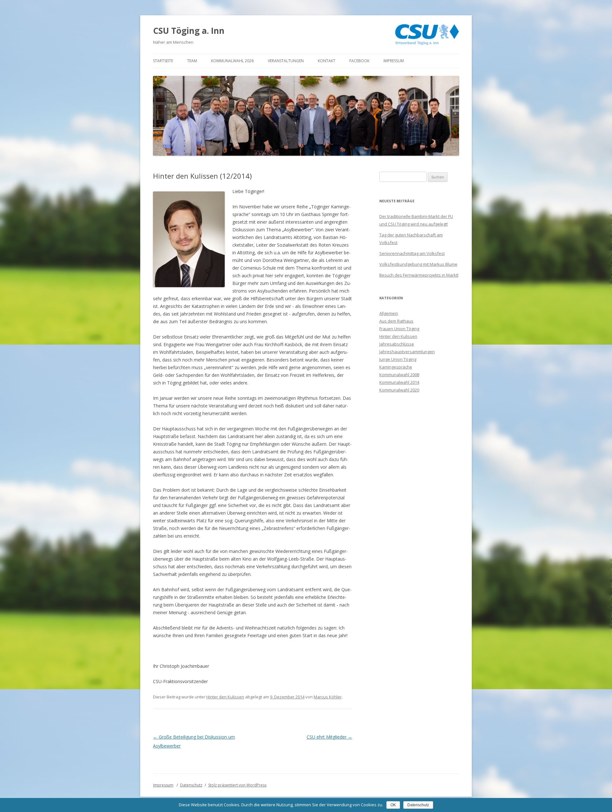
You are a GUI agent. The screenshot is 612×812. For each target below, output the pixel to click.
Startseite (163, 60)
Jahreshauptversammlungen (407, 351)
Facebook (359, 60)
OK (393, 805)
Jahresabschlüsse (396, 344)
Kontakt (326, 60)
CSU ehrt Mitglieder (329, 737)
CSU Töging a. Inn (188, 30)
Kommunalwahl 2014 (399, 382)
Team (192, 60)
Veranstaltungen (286, 60)
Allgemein (388, 313)
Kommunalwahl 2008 (399, 374)
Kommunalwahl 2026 (232, 60)
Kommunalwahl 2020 (399, 390)
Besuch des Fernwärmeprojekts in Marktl (418, 275)
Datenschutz (191, 785)
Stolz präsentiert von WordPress (237, 785)
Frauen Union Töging (399, 329)
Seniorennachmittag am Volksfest (412, 253)
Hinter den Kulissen (225, 697)
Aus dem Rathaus (396, 321)
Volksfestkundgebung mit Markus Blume (418, 264)
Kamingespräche (395, 367)
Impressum (393, 60)
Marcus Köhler (328, 697)
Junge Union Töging (397, 359)
